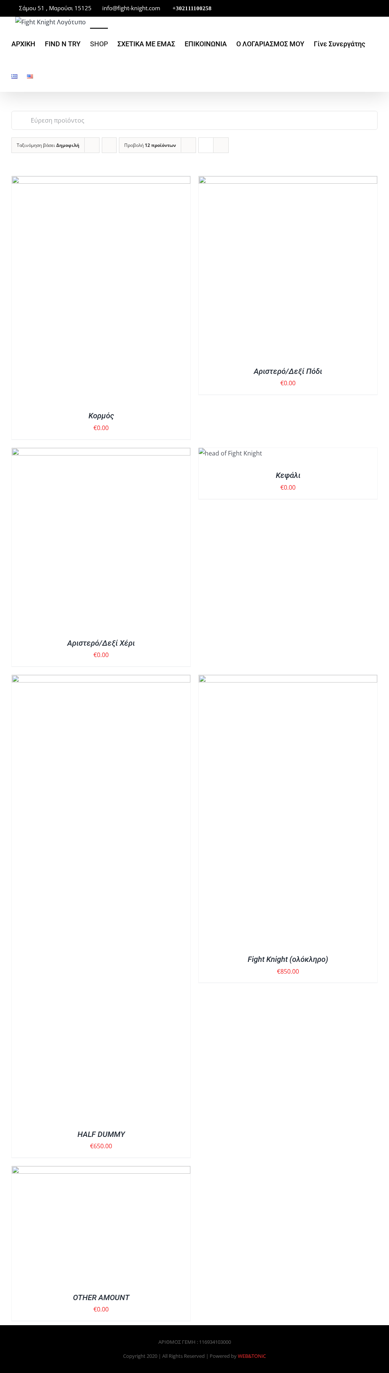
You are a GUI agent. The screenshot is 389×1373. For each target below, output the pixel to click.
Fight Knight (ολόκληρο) (288, 959)
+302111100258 (191, 8)
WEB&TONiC (252, 1356)
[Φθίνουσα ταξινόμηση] (109, 145)
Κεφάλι (288, 475)
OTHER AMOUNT (101, 1297)
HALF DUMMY (101, 1134)
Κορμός (101, 415)
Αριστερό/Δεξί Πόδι (288, 371)
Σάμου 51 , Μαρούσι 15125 (55, 8)
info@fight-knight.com (130, 8)
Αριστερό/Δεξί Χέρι (101, 643)
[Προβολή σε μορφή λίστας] (220, 145)
